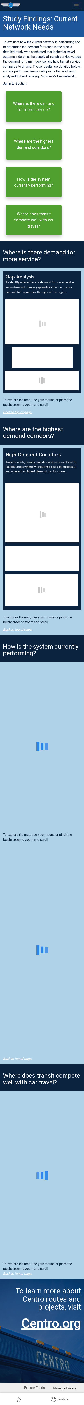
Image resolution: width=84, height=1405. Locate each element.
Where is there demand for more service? (33, 106)
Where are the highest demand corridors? (33, 144)
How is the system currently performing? (33, 182)
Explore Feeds (34, 1388)
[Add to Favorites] (18, 1399)
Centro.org (51, 1323)
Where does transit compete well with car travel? (34, 220)
